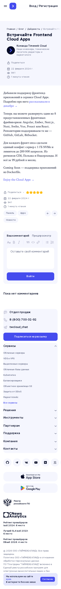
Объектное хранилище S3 (17, 386)
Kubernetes (9, 375)
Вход (33, 6)
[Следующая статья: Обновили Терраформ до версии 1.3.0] (55, 213)
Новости (11, 220)
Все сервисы (10, 402)
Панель (10, 213)
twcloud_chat (18, 327)
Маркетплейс (10, 397)
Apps (23, 213)
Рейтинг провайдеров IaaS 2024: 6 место (15, 524)
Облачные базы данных (16, 369)
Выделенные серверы (15, 364)
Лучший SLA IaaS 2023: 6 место (15, 532)
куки (8, 579)
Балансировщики (12, 380)
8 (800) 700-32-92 (23, 319)
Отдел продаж (20, 312)
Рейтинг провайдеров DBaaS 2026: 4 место (15, 541)
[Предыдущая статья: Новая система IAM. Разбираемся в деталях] (48, 213)
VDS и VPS (9, 358)
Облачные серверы (14, 353)
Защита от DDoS (12, 391)
